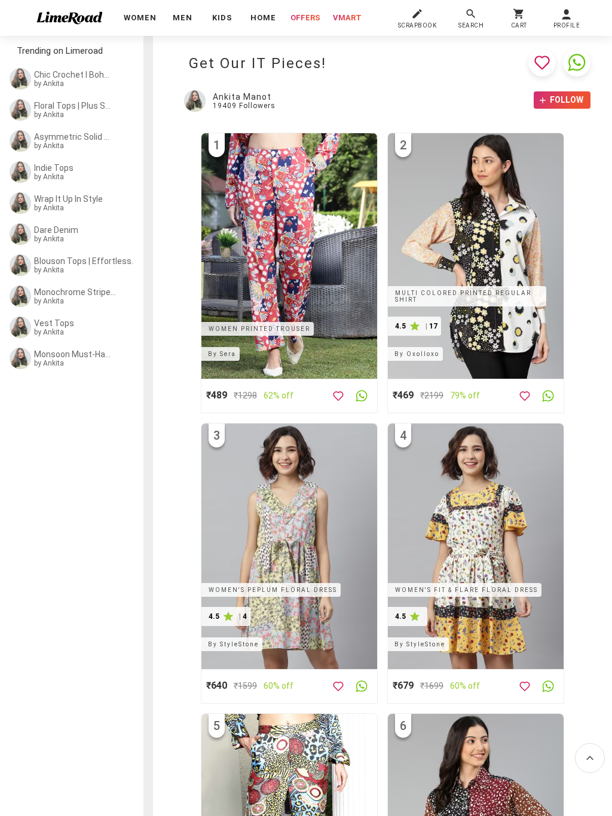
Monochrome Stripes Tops (75, 292)
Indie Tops (54, 168)
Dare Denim (56, 230)
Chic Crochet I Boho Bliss (73, 74)
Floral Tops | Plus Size (73, 106)
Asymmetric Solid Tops (73, 137)
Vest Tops (54, 323)
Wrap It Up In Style (68, 199)
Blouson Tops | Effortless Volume (85, 261)
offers (305, 17)
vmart (347, 17)
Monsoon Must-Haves (73, 354)
